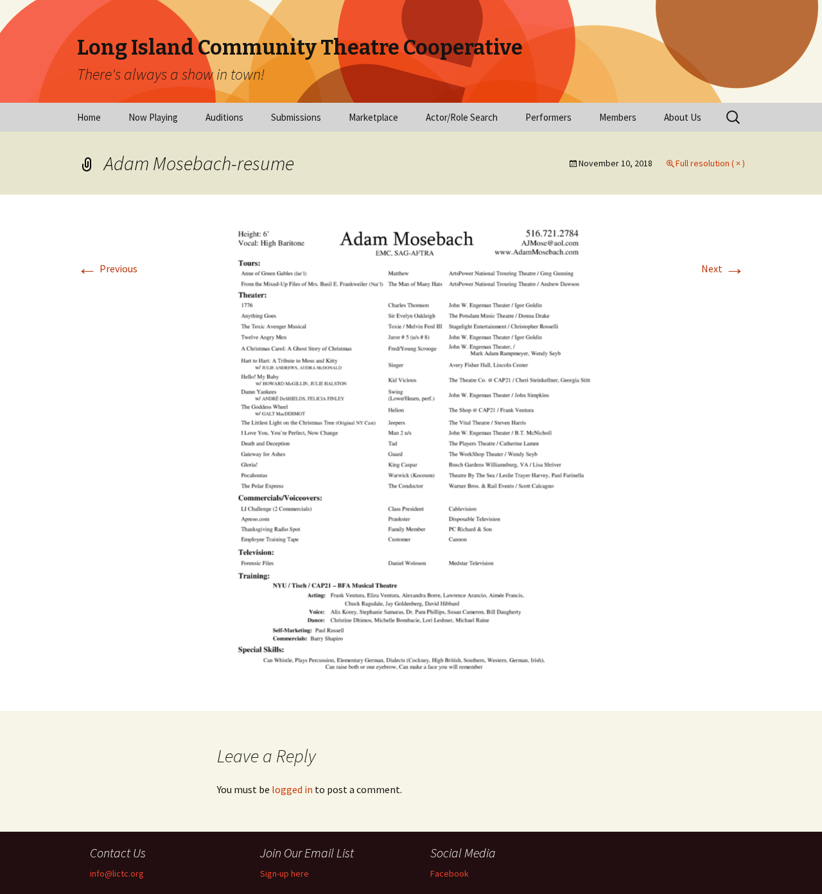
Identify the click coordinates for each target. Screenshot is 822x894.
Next (723, 268)
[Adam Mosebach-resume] (411, 451)
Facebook (449, 873)
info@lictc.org (117, 873)
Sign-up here (284, 873)
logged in (292, 789)
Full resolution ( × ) (710, 163)
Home (89, 117)
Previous (107, 268)
